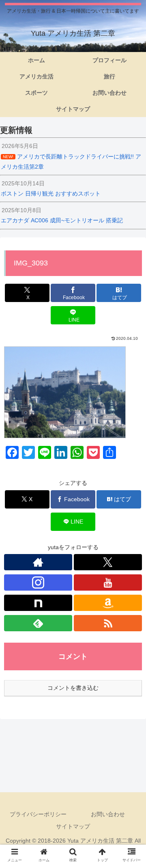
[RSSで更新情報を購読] (108, 623)
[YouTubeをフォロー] (108, 582)
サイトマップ (73, 826)
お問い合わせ (108, 814)
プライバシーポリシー (38, 814)
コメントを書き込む (73, 688)
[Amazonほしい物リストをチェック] (108, 603)
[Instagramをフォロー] (38, 582)
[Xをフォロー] (108, 562)
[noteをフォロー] (38, 603)
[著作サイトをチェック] (38, 562)
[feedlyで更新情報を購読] (38, 623)
